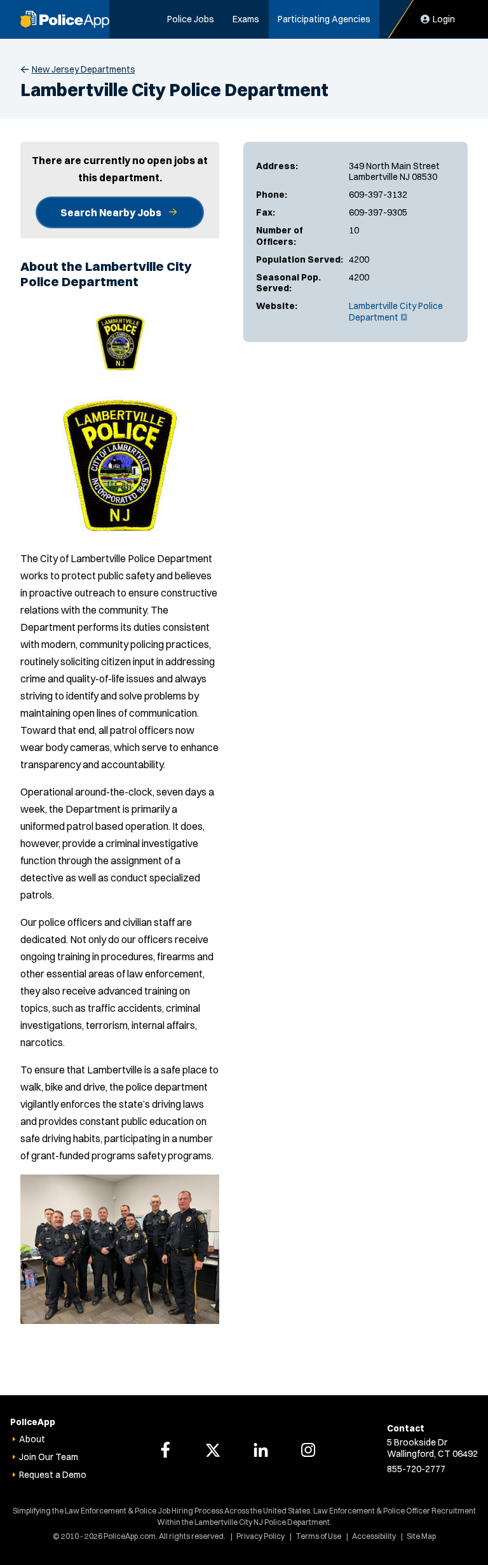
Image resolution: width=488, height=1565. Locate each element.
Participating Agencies (324, 19)
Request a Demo (52, 1474)
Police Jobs (190, 19)
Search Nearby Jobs (110, 212)
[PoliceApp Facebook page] (165, 1450)
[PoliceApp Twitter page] (213, 1450)
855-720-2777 (416, 1469)
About (32, 1439)
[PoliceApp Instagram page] (308, 1450)
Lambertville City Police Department (396, 311)
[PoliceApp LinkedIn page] (260, 1450)
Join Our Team (48, 1457)
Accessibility (374, 1536)
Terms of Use (318, 1536)
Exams (246, 19)
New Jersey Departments (83, 69)
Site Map (421, 1536)
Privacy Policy (260, 1536)
